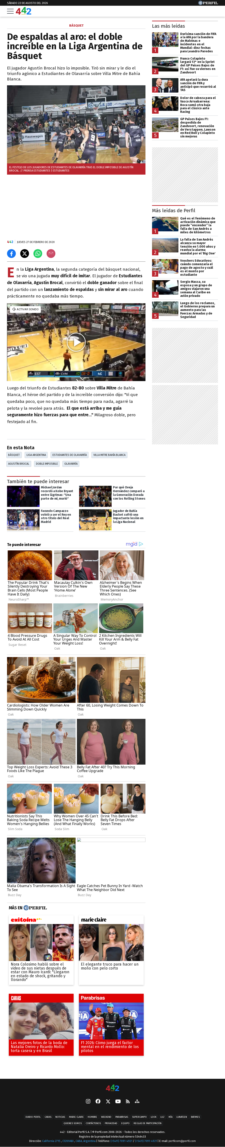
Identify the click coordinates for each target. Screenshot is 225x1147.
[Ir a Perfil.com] (208, 4)
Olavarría (71, 463)
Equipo (125, 1123)
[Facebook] (98, 1102)
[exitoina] (41, 920)
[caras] (41, 999)
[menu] (10, 11)
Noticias (60, 1117)
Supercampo (139, 1117)
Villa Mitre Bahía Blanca (109, 455)
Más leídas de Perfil (173, 211)
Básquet (14, 455)
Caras (48, 1117)
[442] (112, 1088)
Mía (170, 1117)
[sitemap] (137, 1102)
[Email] (51, 253)
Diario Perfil (33, 1117)
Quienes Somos (73, 1123)
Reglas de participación (147, 1123)
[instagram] (88, 1101)
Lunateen (181, 1117)
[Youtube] (118, 1101)
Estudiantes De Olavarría (70, 455)
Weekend (106, 1117)
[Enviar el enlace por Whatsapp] (37, 253)
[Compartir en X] (24, 253)
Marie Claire (76, 1117)
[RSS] (128, 1101)
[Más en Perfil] (34, 908)
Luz (162, 1117)
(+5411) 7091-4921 (121, 1141)
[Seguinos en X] (108, 1101)
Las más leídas (168, 26)
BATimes (195, 1117)
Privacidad (111, 1123)
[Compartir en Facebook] (11, 253)
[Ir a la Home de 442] (23, 13)
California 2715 (51, 1141)
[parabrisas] (111, 999)
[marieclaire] (111, 920)
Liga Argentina (36, 455)
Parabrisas (121, 1117)
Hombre (92, 1117)
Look (153, 1117)
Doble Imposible (47, 463)
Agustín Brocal (18, 463)
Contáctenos (93, 1123)
